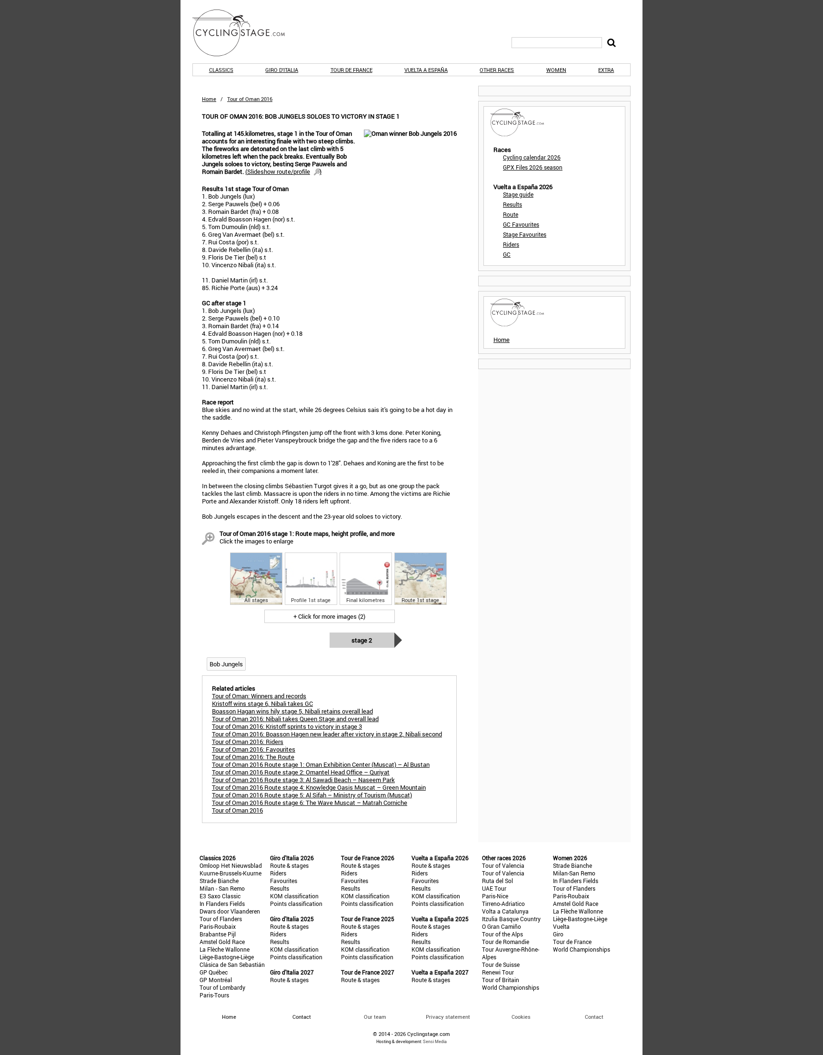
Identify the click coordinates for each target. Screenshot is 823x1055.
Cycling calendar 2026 (532, 157)
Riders (511, 244)
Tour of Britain (500, 980)
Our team (375, 1016)
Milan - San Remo (222, 888)
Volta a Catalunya (505, 911)
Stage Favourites (524, 234)
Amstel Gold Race (222, 941)
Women (556, 69)
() (283, 171)
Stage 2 (361, 640)
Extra (606, 69)
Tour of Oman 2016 (237, 810)
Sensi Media (435, 1041)
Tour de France (351, 69)
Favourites (283, 880)
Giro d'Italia (281, 69)
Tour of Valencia (503, 865)
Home (209, 98)
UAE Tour (494, 888)
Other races (497, 69)
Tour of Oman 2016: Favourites (253, 749)
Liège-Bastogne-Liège (227, 957)
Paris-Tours (214, 995)
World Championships (510, 987)
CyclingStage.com (244, 33)
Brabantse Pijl (218, 934)
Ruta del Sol (497, 880)
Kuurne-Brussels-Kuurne (230, 873)
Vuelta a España (426, 69)
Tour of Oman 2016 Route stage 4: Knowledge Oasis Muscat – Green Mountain (319, 787)
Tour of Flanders (221, 919)
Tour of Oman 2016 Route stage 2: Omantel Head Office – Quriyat (301, 772)
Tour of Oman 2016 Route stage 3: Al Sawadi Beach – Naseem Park (303, 779)
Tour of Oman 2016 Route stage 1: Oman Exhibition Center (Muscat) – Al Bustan (321, 764)
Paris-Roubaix (218, 926)
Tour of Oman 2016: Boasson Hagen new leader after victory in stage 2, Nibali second (327, 734)
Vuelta (561, 926)
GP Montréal (216, 980)
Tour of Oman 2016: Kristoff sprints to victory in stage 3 (287, 726)
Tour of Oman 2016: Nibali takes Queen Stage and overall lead (295, 718)
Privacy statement (448, 1016)
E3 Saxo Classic (220, 896)
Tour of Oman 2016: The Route (253, 757)
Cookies (521, 1016)
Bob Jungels (226, 664)
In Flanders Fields (222, 903)
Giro (558, 934)
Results (512, 204)
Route (510, 214)
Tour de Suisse (501, 964)
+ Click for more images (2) (329, 616)
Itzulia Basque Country (511, 919)
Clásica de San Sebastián (232, 964)
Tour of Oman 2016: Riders (247, 741)
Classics (221, 69)
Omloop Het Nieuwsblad (231, 865)
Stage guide (518, 194)
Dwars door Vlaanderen (230, 911)
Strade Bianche (219, 880)
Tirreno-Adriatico (503, 903)
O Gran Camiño (501, 926)
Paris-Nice (495, 896)
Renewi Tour (498, 972)
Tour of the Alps (502, 934)
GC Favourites (521, 224)
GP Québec (214, 972)
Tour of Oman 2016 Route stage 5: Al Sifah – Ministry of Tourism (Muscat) (312, 795)
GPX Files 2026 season (532, 167)
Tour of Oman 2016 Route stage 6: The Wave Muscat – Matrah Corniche (309, 802)
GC (507, 254)
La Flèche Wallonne (225, 949)
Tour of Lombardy (222, 987)
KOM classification (294, 896)
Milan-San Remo (574, 873)
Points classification (296, 903)
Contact (594, 1016)
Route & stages (289, 865)
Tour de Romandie (505, 941)
